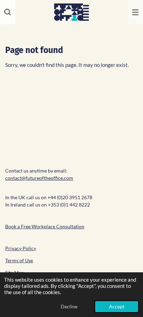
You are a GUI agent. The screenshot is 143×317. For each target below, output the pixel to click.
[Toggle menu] (135, 12)
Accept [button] (116, 306)
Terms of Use (19, 260)
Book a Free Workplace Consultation (44, 226)
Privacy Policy (20, 248)
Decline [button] (69, 306)
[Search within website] (7, 12)
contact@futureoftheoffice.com (39, 178)
